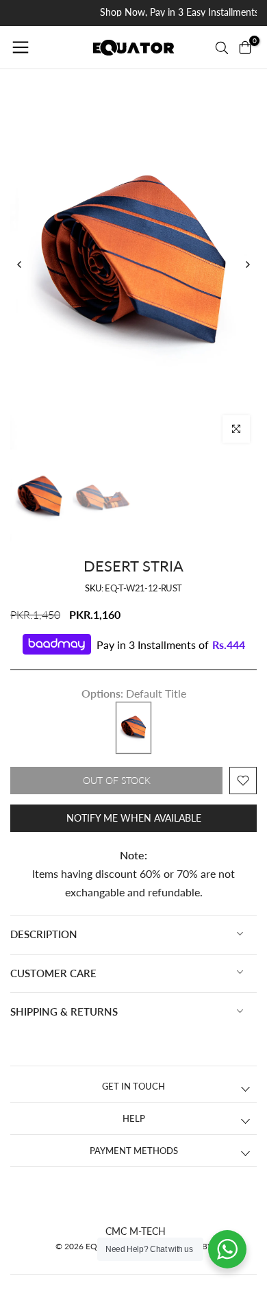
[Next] (247, 264)
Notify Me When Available (133, 818)
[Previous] (19, 264)
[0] (245, 47)
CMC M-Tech (135, 1231)
